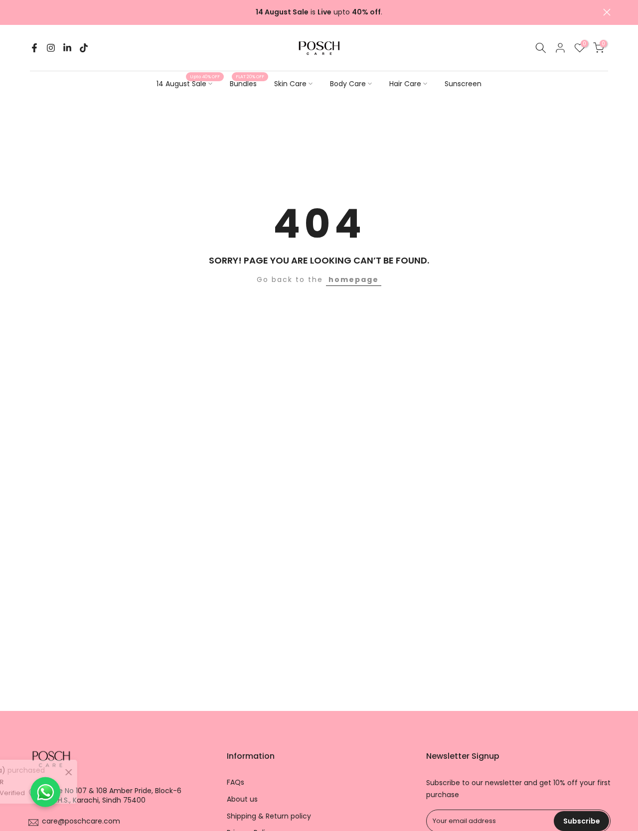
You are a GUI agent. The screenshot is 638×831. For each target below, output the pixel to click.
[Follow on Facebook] (34, 48)
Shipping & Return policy (269, 816)
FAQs (235, 782)
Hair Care (405, 84)
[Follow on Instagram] (50, 48)
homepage (353, 279)
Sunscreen (463, 84)
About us (242, 799)
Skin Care (290, 84)
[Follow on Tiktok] (83, 48)
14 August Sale (188, 83)
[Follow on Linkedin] (67, 48)
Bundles (247, 83)
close (31, 12)
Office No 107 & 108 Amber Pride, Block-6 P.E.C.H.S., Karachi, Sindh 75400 (110, 796)
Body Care (348, 84)
